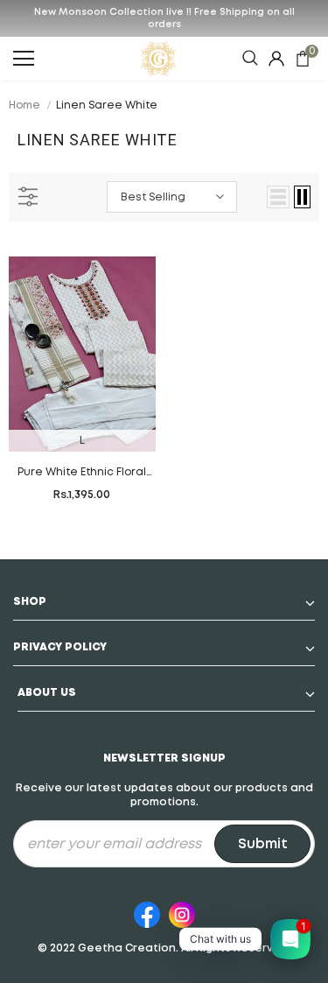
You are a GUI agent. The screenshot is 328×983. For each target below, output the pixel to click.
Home (24, 105)
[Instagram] (182, 912)
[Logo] (158, 59)
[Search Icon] (250, 58)
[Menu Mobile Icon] (23, 58)
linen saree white (106, 105)
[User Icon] (276, 58)
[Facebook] (147, 912)
